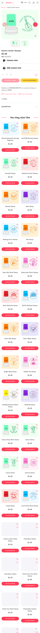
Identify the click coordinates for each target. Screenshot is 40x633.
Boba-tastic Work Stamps (29, 272)
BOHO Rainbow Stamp (29, 305)
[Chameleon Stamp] (30, 529)
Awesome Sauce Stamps (30, 173)
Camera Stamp (30, 473)
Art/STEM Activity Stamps (29, 138)
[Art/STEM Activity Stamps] (30, 129)
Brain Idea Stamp (10, 338)
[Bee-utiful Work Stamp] (10, 263)
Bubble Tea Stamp (30, 372)
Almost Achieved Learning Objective (10, 139)
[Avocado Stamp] (10, 164)
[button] (24, 2)
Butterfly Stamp (30, 404)
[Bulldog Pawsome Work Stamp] (10, 395)
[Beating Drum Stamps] (10, 230)
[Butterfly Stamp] (30, 395)
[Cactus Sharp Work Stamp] (10, 430)
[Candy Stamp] (10, 496)
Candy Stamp (10, 506)
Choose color (12, 60)
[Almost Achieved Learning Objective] (10, 129)
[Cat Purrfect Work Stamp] (30, 496)
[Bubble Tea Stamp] (30, 362)
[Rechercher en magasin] (30, 2)
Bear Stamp (30, 206)
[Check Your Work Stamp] (10, 599)
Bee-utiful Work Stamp (10, 272)
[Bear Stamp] (30, 197)
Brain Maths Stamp (29, 338)
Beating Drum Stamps (10, 239)
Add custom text (13, 68)
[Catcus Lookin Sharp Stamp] (10, 529)
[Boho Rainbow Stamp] (10, 296)
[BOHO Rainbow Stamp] (30, 296)
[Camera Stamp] (30, 463)
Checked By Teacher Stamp (30, 610)
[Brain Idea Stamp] (10, 329)
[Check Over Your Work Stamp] (30, 564)
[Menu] (2, 2)
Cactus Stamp (29, 440)
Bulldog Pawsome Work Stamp (10, 405)
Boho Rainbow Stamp (10, 305)
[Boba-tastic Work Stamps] (30, 263)
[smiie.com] (10, 2)
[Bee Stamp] (30, 230)
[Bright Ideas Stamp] (10, 362)
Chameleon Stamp (30, 539)
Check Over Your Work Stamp (29, 575)
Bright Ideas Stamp (10, 372)
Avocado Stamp (10, 173)
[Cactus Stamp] (30, 430)
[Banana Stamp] (10, 197)
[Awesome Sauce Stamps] (30, 164)
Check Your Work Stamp (10, 609)
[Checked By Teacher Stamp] (30, 599)
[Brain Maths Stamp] (30, 329)
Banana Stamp (10, 206)
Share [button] (5, 99)
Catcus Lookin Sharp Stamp (10, 540)
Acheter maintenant (29, 80)
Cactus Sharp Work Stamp (10, 440)
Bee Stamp (29, 239)
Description (6, 107)
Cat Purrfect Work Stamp (30, 506)
